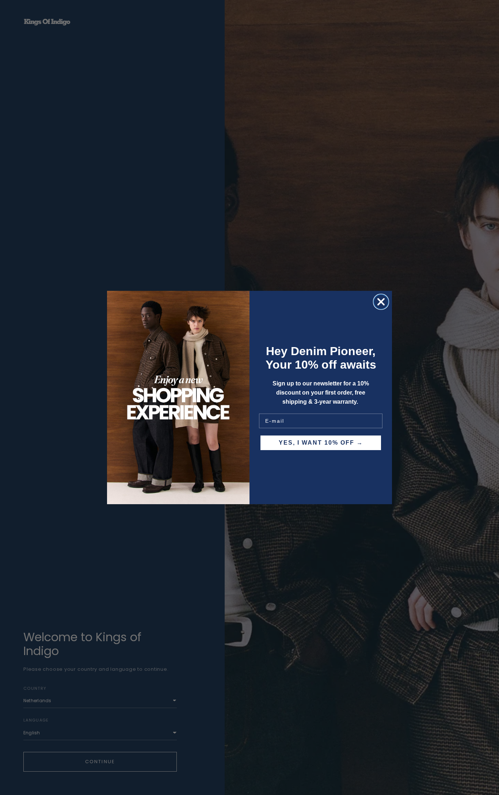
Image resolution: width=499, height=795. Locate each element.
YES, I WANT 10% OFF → (321, 443)
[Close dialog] (381, 301)
